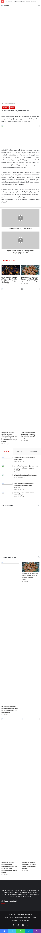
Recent (19, 451)
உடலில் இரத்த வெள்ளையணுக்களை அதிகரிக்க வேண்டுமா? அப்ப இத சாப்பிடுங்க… (23, 486)
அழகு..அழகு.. (19, 917)
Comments (33, 451)
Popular (6, 451)
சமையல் (21, 920)
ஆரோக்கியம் (11, 103)
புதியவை (12, 107)
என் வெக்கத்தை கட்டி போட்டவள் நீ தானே (25, 475)
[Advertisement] (20, 30)
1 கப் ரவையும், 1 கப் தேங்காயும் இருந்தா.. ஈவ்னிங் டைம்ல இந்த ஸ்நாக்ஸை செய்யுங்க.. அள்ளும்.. (30, 279)
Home (5, 103)
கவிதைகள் (14, 920)
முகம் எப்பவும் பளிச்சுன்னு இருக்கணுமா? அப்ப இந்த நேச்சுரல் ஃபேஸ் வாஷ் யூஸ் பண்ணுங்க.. (28, 435)
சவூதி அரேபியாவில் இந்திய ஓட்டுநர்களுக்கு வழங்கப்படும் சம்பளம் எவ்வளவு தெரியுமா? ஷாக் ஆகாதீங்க (10, 709)
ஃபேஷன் (12, 917)
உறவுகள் (34, 917)
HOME (6, 917)
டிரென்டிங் (26, 920)
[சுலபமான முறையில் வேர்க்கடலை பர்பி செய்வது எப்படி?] (7, 495)
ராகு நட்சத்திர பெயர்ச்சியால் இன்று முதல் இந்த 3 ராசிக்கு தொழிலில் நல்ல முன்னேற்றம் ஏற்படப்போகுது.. (9, 280)
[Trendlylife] (5, 5)
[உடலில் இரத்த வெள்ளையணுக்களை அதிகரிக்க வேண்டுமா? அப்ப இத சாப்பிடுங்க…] (7, 486)
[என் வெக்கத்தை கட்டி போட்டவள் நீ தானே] (7, 477)
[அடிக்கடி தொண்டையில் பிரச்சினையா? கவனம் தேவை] (7, 460)
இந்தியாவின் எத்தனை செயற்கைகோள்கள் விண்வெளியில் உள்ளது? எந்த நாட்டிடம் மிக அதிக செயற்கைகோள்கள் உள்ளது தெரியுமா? (9, 436)
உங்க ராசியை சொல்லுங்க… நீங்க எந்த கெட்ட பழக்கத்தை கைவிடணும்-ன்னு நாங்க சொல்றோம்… (26, 468)
